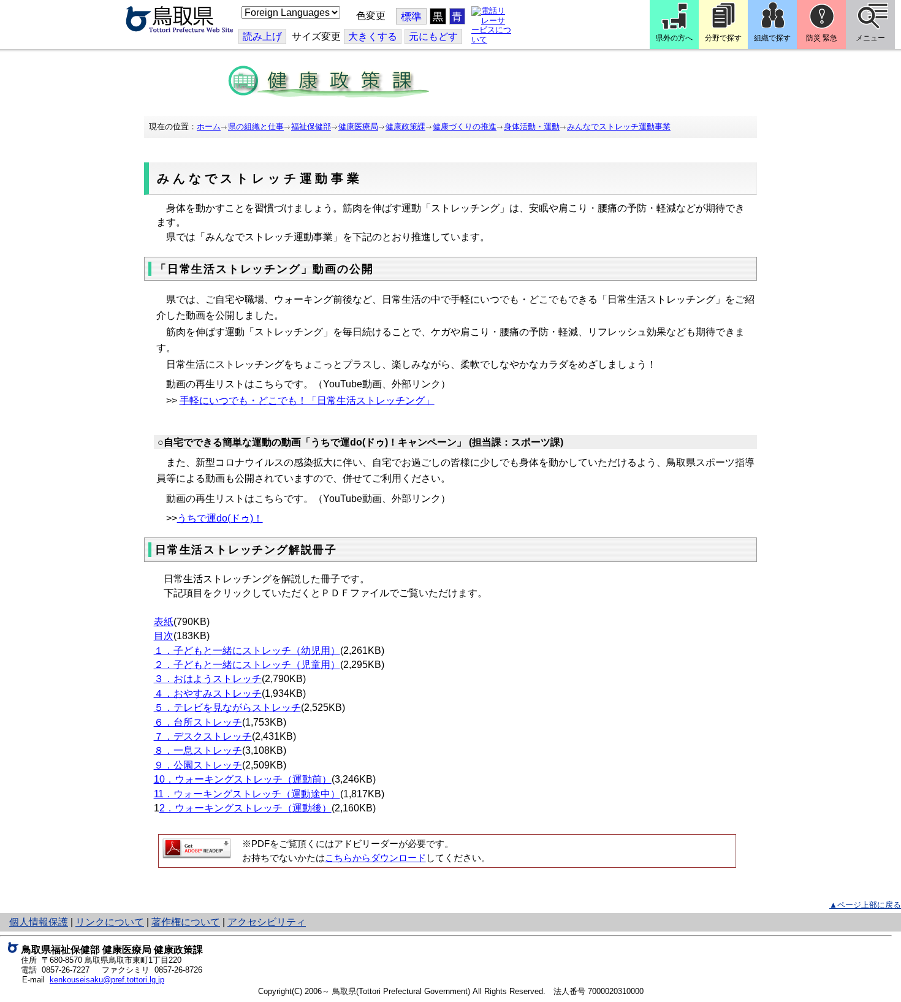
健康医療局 (358, 126)
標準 (411, 17)
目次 (163, 636)
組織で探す (772, 38)
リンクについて (109, 922)
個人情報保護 (38, 922)
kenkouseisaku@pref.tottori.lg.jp (107, 979)
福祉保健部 (311, 126)
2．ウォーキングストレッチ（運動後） (245, 808)
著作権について (185, 922)
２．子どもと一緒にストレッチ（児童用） (247, 664)
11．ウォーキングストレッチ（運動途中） (247, 794)
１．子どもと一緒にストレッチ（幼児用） (247, 650)
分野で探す (723, 38)
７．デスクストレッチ (203, 736)
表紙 (163, 622)
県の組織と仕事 (256, 126)
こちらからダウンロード (375, 858)
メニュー (870, 38)
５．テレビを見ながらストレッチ (227, 707)
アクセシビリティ (266, 922)
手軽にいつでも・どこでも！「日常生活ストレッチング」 (307, 400)
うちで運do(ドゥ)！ (220, 518)
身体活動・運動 (532, 126)
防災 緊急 (821, 38)
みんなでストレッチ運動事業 (619, 126)
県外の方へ (674, 38)
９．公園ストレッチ (198, 765)
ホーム (209, 126)
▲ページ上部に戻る (865, 904)
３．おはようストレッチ (208, 679)
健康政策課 (405, 126)
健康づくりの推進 (464, 126)
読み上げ (262, 36)
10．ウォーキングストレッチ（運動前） (243, 779)
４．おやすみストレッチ (208, 693)
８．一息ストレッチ (198, 750)
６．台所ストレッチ (198, 722)
